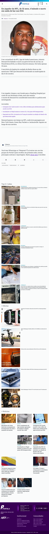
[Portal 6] (24, 3)
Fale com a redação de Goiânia (23, 520)
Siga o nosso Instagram (38, 519)
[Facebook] (42, 2)
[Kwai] (42, 3)
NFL (18, 165)
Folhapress (6, 18)
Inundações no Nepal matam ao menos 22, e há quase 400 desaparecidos (23, 111)
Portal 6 (24, 532)
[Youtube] (38, 3)
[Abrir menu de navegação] (2, 4)
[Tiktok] (40, 2)
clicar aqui (34, 155)
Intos (37, 532)
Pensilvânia (22, 165)
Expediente (19, 519)
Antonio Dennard (5, 165)
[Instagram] (38, 2)
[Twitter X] (40, 3)
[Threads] (38, 5)
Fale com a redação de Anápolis (23, 521)
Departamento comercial (22, 523)
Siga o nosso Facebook (38, 521)
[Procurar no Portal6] (46, 4)
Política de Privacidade (21, 526)
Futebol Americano (13, 165)
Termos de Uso (20, 524)
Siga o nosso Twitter (37, 523)
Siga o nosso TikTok (37, 520)
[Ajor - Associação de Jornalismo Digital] (5, 517)
